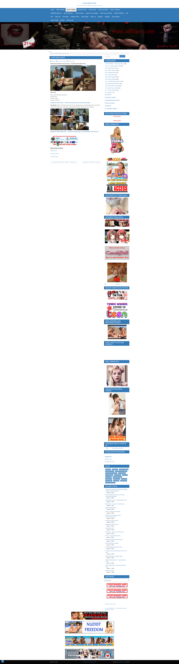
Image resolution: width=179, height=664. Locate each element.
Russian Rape (109, 478)
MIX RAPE (66, 17)
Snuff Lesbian (109, 480)
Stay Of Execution (54, 153)
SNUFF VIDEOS (71, 10)
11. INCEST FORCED (111, 90)
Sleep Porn (124, 478)
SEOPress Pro (122, 662)
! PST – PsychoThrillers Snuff (113, 66)
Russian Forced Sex (117, 476)
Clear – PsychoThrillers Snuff (113, 535)
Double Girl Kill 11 (110, 528)
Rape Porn (125, 475)
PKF (127, 13)
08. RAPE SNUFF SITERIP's (112, 83)
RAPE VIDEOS (60, 10)
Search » (122, 56)
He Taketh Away (54, 156)
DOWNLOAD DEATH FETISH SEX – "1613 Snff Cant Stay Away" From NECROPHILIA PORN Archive (74, 131)
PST (52, 17)
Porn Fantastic (109, 475)
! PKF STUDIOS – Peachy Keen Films (115, 63)
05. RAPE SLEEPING (111, 77)
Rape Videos (108, 476)
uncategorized (109, 92)
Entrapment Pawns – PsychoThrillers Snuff (116, 500)
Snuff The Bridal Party (111, 507)
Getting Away (53, 150)
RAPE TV (93, 17)
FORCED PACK (75, 17)
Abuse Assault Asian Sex (112, 524)
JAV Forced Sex (122, 473)
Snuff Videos (123, 480)
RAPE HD (58, 17)
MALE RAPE (85, 17)
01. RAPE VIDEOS (110, 68)
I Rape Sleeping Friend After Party (114, 547)
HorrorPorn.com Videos (111, 473)
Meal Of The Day (110, 570)
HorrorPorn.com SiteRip (121, 471)
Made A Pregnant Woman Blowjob (114, 539)
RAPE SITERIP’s (68, 13)
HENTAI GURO (79, 13)
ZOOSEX (100, 17)
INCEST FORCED (119, 13)
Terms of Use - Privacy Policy (89, 662)
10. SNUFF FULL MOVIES (112, 88)
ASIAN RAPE (92, 10)
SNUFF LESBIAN (115, 10)
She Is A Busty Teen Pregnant (113, 511)
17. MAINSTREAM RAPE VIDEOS (112, 100)
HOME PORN (54, 20)
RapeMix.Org (108, 459)
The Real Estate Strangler (112, 543)
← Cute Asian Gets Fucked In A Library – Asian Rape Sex (63, 162)
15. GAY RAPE (108, 94)
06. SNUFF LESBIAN (111, 79)
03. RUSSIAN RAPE (110, 72)
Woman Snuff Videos (110, 482)
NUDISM (107, 17)
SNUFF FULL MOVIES (92, 13)
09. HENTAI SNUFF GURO (112, 85)
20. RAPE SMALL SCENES (111, 108)
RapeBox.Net (108, 456)
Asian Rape (108, 469)
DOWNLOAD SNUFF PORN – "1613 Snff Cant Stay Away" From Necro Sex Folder (70, 102)
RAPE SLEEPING (103, 10)
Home (52, 10)
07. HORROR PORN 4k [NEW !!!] (113, 81)
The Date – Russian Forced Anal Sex (115, 532)
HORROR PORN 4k (56, 13)
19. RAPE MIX (108, 106)
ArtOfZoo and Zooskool (110, 604)
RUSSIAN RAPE (82, 10)
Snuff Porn (116, 480)
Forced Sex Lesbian (124, 469)
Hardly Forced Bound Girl (112, 520)
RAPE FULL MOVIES (106, 13)
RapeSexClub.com (109, 461)
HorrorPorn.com (110, 471)
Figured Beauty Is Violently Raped (114, 556)
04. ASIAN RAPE (110, 75)
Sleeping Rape (117, 478)
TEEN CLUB (69, 20)
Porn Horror (118, 475)
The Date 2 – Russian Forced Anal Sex (115, 504)
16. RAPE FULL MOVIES (110, 97)
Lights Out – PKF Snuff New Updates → (92, 162)
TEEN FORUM (116, 17)
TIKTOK (62, 20)
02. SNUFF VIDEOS (57, 53)
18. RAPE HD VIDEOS (109, 103)
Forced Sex (115, 469)
